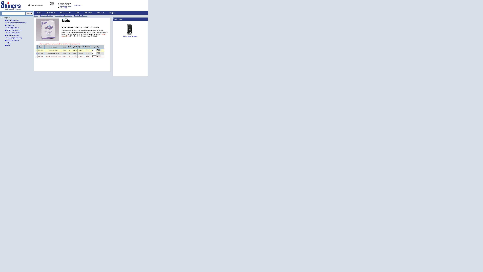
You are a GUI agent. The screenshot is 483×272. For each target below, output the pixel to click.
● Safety (8, 43)
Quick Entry (63, 7)
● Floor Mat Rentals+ (12, 20)
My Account (51, 13)
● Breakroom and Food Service (15, 23)
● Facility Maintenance (13, 30)
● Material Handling (12, 35)
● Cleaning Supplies (12, 28)
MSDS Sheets (65, 13)
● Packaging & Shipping (13, 38)
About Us (100, 13)
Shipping (112, 13)
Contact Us (88, 13)
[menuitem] (39, 12)
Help (77, 13)
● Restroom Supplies (12, 40)
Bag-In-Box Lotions (80, 16)
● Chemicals (9, 25)
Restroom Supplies (46, 16)
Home (39, 13)
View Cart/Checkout (65, 6)
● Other (7, 45)
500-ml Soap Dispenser (130, 36)
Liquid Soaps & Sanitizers (63, 16)
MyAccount (77, 5)
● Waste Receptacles (12, 33)
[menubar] (76, 12)
